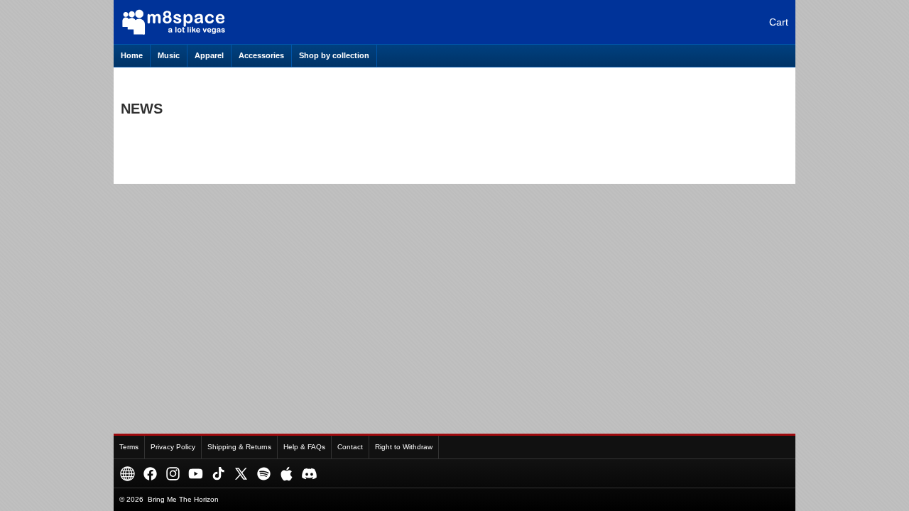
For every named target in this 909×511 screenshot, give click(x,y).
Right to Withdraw (403, 447)
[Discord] (309, 474)
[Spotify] (264, 474)
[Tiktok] (218, 474)
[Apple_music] (286, 474)
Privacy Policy (173, 447)
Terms (128, 447)
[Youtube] (195, 474)
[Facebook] (150, 474)
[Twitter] (241, 474)
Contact (350, 447)
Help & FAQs (304, 447)
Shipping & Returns (239, 447)
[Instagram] (173, 474)
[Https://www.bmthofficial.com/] (127, 474)
